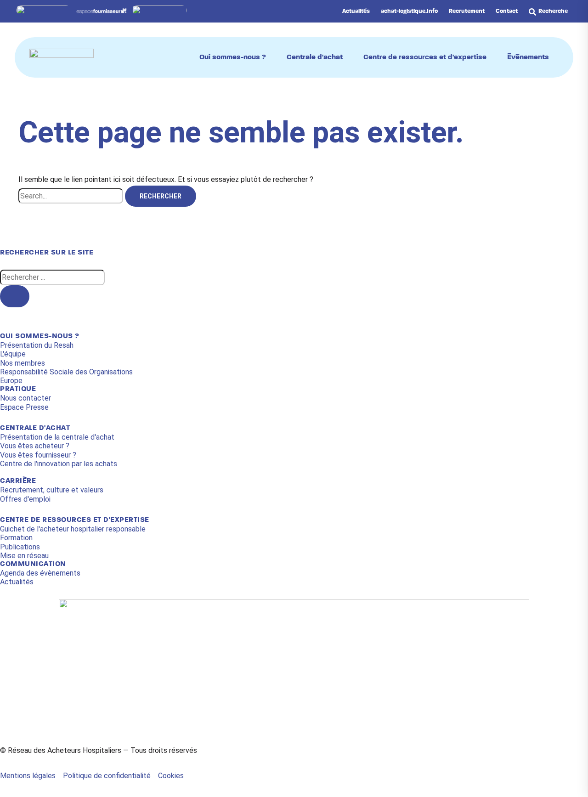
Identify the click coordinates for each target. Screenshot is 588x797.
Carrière (18, 481)
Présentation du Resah (37, 345)
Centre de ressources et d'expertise (74, 520)
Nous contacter (25, 398)
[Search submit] (14, 296)
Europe (11, 380)
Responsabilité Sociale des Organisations (66, 371)
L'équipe (13, 354)
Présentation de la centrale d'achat (57, 437)
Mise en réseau (24, 555)
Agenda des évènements (40, 573)
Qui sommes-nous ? (39, 336)
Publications (20, 547)
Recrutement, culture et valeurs (51, 490)
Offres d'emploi (25, 499)
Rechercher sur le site (46, 252)
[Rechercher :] (71, 196)
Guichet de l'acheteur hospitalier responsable (73, 529)
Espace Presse (24, 407)
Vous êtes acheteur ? (34, 445)
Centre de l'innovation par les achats (58, 463)
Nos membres (22, 363)
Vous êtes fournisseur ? (38, 455)
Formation (16, 537)
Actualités (17, 581)
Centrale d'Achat (35, 428)
